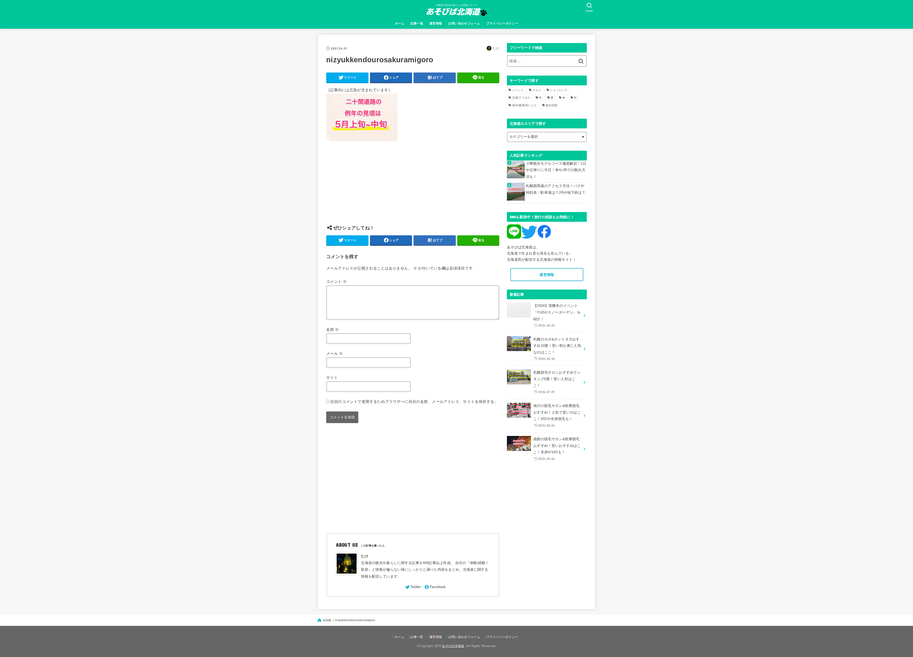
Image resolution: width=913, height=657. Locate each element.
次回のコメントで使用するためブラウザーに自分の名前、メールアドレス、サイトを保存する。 (414, 401)
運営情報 (435, 23)
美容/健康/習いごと (524, 105)
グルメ (536, 90)
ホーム (399, 23)
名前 (332, 329)
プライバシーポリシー (502, 23)
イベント (518, 90)
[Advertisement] (412, 186)
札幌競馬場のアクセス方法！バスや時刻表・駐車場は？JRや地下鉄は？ (555, 189)
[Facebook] (435, 587)
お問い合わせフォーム (464, 23)
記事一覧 (417, 23)
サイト (332, 377)
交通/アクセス (521, 97)
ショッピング (559, 90)
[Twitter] (413, 587)
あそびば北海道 (453, 646)
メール (334, 353)
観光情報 (551, 105)
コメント (336, 281)
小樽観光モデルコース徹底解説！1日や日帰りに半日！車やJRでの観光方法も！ (556, 170)
